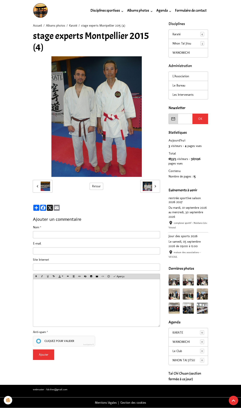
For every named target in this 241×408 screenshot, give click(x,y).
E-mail (37, 243)
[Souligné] (48, 276)
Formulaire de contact (191, 10)
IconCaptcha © (88, 344)
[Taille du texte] (54, 276)
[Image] (91, 276)
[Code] (103, 276)
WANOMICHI (181, 52)
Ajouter (43, 354)
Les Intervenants (183, 94)
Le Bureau (178, 85)
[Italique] (42, 276)
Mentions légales (106, 402)
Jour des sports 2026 (183, 236)
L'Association (180, 76)
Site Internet (41, 259)
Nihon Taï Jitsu (181, 43)
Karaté (73, 25)
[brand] (41, 10)
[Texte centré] (74, 276)
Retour (96, 186)
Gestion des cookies (133, 402)
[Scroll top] (233, 400)
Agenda (162, 10)
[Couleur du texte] (61, 276)
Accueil (37, 25)
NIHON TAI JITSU (187, 360)
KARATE (187, 332)
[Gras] (36, 276)
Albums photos (138, 10)
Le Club (187, 351)
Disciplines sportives (105, 10)
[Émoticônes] (109, 276)
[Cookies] (8, 400)
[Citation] (68, 276)
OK (200, 119)
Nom (36, 227)
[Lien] (79, 276)
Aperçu (120, 276)
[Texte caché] (85, 276)
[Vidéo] (97, 276)
